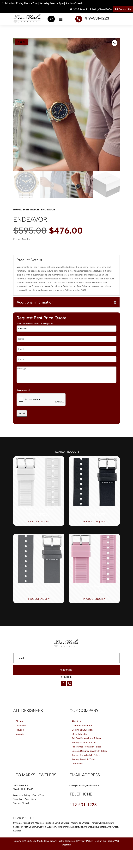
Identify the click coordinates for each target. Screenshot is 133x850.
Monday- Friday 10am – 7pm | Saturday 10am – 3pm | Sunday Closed (43, 3)
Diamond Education (82, 725)
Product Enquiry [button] (39, 521)
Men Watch (31, 209)
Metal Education (80, 734)
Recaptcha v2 (23, 389)
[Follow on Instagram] (69, 683)
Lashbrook (21, 725)
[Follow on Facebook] (63, 683)
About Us (76, 721)
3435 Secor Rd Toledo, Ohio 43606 (92, 9)
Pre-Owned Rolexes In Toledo (86, 746)
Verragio (20, 734)
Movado (20, 729)
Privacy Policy (85, 840)
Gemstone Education (82, 729)
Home (17, 209)
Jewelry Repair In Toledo (84, 759)
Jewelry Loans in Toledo (84, 742)
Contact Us (125, 9)
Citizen (19, 721)
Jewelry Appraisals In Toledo (86, 755)
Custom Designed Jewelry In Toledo (90, 750)
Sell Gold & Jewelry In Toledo (86, 738)
